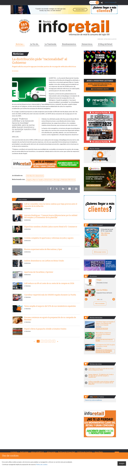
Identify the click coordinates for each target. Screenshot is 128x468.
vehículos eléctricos (68, 180)
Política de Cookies (84, 452)
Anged (29, 180)
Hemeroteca (87, 44)
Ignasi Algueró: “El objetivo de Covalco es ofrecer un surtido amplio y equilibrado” (101, 376)
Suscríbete (99, 452)
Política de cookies (42, 464)
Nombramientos (69, 44)
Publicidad (24, 452)
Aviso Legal (51, 452)
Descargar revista (100, 252)
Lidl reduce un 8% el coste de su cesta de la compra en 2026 (100, 369)
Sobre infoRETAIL (37, 452)
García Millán (102, 290)
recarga (56, 180)
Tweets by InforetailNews (93, 400)
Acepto (121, 463)
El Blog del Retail (105, 44)
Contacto (14, 452)
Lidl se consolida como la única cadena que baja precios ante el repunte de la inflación (101, 383)
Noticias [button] (19, 44)
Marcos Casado (38, 180)
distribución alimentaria (35, 176)
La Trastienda (50, 44)
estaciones (48, 180)
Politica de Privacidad (66, 452)
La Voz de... (34, 44)
